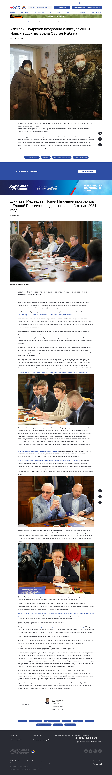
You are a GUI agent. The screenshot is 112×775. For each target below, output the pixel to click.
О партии (12, 12)
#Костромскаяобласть (44, 724)
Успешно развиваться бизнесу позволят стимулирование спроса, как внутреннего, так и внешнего (49, 460)
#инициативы (78, 721)
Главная (12, 21)
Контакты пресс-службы (41, 740)
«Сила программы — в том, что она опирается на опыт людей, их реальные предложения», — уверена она (52, 372)
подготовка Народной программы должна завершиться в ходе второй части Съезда (57, 627)
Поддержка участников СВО (56, 16)
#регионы (66, 721)
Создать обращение (87, 171)
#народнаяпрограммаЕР (51, 721)
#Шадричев (46, 157)
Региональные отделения (63, 736)
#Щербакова (58, 724)
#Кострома (89, 721)
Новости (30, 21)
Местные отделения (55, 12)
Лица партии (24, 12)
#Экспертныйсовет (35, 721)
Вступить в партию (96, 12)
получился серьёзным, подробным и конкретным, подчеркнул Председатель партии (45, 314)
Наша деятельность (39, 12)
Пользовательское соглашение (18, 765)
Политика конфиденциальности (19, 766)
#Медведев (23, 721)
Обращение (62, 7)
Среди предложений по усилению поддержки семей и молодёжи (38, 451)
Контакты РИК (16, 740)
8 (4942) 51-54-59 (86, 737)
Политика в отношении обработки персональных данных (26, 768)
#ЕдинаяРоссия (70, 724)
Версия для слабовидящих (95, 2)
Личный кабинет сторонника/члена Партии (87, 7)
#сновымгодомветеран (81, 157)
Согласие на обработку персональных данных (23, 769)
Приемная (69, 12)
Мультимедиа (81, 12)
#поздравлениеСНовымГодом (62, 157)
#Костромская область (32, 157)
